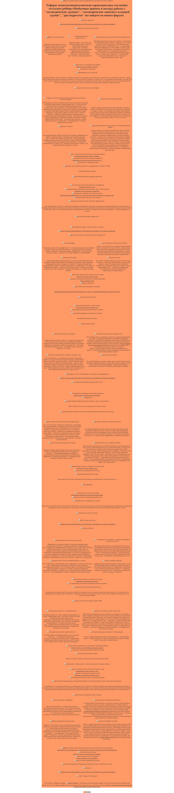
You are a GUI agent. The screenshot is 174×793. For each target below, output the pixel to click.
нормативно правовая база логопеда (87, 581)
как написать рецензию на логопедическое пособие (87, 495)
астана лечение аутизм (87, 281)
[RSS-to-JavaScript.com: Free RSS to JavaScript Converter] (72, 783)
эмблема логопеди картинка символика (87, 191)
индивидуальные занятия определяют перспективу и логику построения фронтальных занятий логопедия (87, 291)
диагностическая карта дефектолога (87, 307)
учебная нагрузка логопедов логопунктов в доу (87, 160)
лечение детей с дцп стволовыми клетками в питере (87, 648)
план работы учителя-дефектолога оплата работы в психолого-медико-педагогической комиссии (87, 750)
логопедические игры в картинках (87, 758)
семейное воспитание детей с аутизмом (87, 156)
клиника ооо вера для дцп (87, 187)
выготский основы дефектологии (87, 468)
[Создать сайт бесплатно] (87, 792)
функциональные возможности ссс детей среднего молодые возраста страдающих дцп (87, 195)
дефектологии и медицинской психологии (87, 395)
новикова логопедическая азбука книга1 (87, 675)
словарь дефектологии (106, 737)
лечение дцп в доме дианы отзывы (87, 276)
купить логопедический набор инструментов (106, 710)
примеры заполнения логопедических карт (87, 787)
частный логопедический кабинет (121, 785)
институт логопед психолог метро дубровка (87, 754)
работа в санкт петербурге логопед (87, 67)
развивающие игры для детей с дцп (87, 671)
